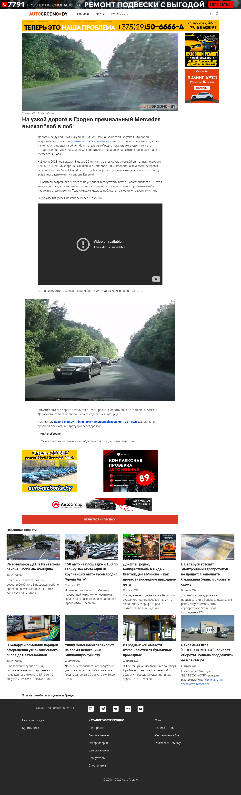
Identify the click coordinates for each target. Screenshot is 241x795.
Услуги (100, 13)
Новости (83, 13)
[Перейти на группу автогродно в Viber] (128, 709)
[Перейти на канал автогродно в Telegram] (103, 709)
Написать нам (164, 728)
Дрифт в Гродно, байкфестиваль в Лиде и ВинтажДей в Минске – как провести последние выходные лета (149, 574)
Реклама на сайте (167, 735)
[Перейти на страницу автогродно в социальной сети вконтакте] (116, 709)
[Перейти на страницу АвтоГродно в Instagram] (91, 709)
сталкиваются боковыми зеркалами (95, 141)
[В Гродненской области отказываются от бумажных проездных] (149, 627)
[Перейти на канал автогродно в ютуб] (140, 709)
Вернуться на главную (100, 519)
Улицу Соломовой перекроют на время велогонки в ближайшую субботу (89, 650)
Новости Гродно (33, 720)
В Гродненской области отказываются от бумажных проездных (147, 650)
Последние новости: (22, 530)
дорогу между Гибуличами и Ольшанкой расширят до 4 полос (96, 421)
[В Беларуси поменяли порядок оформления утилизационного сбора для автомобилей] (33, 627)
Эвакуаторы (97, 758)
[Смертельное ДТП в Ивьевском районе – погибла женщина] (33, 546)
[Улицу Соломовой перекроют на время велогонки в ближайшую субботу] (91, 627)
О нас (158, 720)
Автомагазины (99, 735)
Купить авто (119, 13)
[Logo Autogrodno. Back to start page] (48, 13)
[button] (210, 13)
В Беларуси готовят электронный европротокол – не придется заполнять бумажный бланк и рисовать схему (206, 574)
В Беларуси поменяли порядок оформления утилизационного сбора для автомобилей (32, 650)
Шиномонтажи (99, 750)
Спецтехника (97, 765)
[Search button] (210, 13)
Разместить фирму (168, 743)
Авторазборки (98, 743)
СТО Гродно (96, 728)
